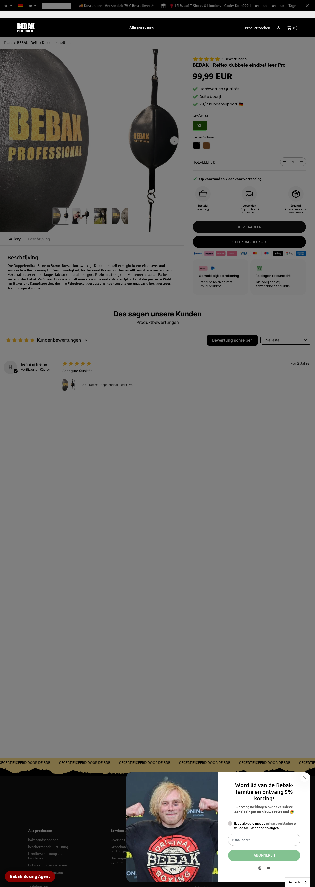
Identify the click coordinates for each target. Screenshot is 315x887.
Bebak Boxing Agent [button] (30, 876)
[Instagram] (260, 868)
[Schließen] (304, 777)
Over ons (288, 14)
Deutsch (294, 882)
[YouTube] (268, 868)
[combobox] (297, 882)
